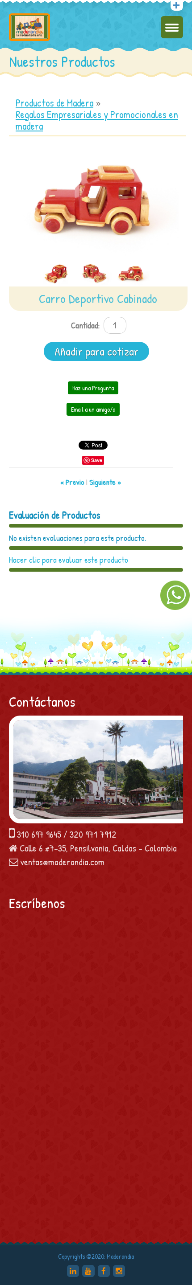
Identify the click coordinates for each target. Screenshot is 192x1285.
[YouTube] (88, 1271)
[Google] (73, 1271)
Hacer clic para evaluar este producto (68, 559)
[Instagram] (119, 1271)
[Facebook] (104, 1271)
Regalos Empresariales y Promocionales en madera (97, 120)
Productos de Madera (54, 103)
